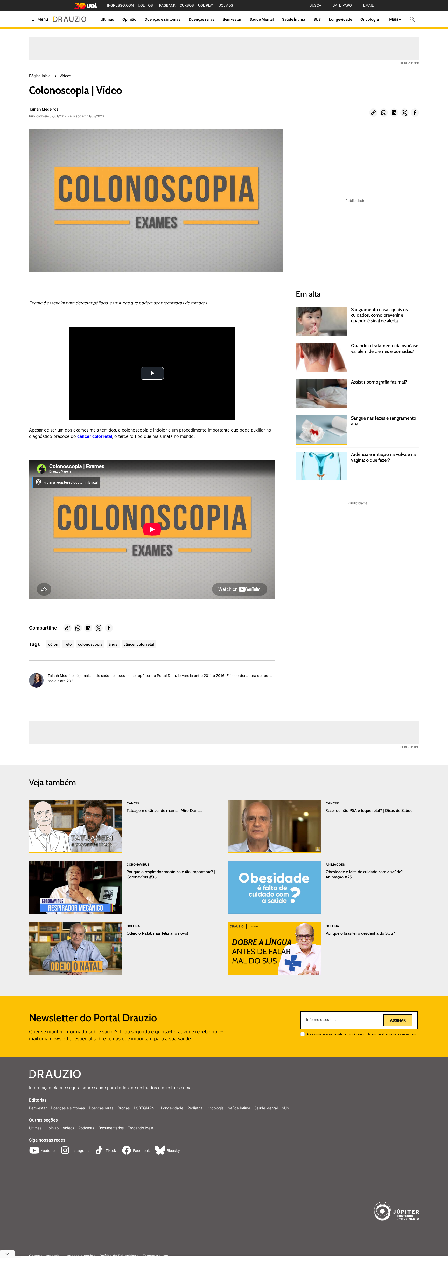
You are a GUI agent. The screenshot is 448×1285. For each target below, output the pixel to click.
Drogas (123, 1108)
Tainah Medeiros (44, 109)
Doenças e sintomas (162, 19)
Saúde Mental (262, 19)
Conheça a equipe (80, 1256)
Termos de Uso (155, 1256)
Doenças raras (201, 19)
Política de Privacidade (119, 1256)
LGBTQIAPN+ (145, 1108)
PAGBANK (167, 6)
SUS (317, 19)
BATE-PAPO (342, 6)
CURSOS (187, 6)
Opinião (129, 19)
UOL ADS (226, 6)
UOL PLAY (206, 6)
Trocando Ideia (140, 1128)
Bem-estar (232, 19)
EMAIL (368, 6)
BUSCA (315, 6)
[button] (373, 112)
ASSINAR (398, 1020)
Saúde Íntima (293, 19)
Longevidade (340, 19)
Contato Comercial (44, 1256)
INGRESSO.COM (120, 6)
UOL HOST (146, 6)
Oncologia (369, 19)
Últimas (107, 19)
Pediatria (194, 1108)
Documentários (111, 1128)
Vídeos (68, 1128)
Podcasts (86, 1128)
